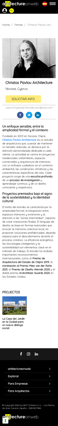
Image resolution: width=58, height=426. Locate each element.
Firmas (19, 24)
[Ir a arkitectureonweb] (20, 4)
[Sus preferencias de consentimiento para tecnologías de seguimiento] (5, 421)
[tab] (29, 368)
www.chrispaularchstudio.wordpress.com (29, 107)
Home (6, 24)
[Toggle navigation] (52, 4)
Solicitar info (23, 99)
